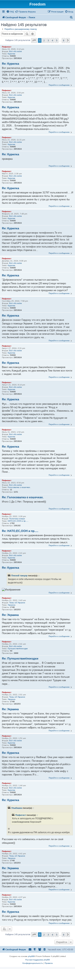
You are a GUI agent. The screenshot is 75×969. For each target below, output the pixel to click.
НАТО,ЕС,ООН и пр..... (18, 521)
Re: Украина (10, 614)
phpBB (31, 956)
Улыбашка (16, 808)
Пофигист (6, 47)
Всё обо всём (15, 51)
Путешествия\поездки (18, 648)
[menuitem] (10, 11)
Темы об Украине (17, 603)
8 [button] (63, 40)
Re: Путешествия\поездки (20, 658)
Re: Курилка (10, 63)
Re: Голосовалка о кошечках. (22, 497)
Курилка (11, 54)
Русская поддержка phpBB (37, 960)
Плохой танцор (19, 575)
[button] (34, 40)
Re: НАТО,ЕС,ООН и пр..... (20, 531)
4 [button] (52, 40)
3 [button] (48, 40)
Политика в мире (17, 519)
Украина (11, 605)
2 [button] (44, 40)
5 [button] (56, 40)
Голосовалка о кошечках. (19, 487)
